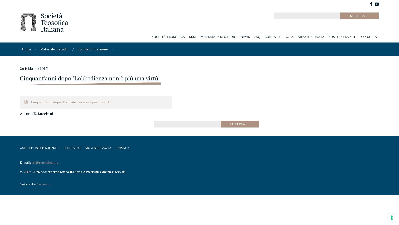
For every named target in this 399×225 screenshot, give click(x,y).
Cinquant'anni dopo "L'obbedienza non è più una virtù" (72, 102)
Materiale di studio (54, 49)
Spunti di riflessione (93, 49)
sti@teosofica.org (45, 162)
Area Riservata (98, 148)
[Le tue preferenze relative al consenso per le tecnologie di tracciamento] (392, 218)
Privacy (122, 148)
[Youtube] (377, 4)
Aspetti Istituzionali (39, 148)
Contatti (72, 148)
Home (26, 49)
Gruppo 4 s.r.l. (44, 184)
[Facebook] (371, 4)
